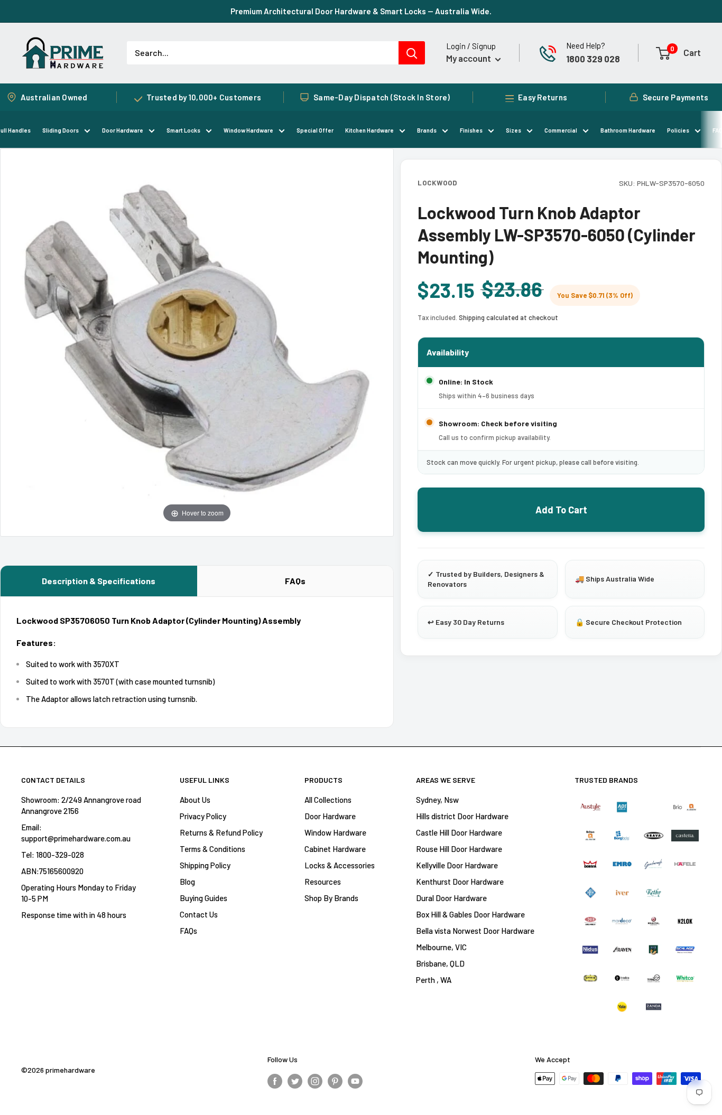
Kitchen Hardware (369, 130)
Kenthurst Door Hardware (460, 881)
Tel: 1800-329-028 (52, 854)
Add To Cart (561, 510)
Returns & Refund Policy (221, 832)
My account (469, 58)
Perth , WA (433, 980)
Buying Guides (203, 898)
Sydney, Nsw (437, 799)
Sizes (513, 130)
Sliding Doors (60, 130)
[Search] (412, 52)
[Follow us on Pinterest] (335, 1080)
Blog (187, 881)
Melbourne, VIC (441, 947)
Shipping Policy (205, 865)
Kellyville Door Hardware (457, 865)
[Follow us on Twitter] (295, 1080)
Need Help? (585, 45)
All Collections (327, 799)
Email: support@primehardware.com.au (76, 832)
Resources (322, 881)
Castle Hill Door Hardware (459, 832)
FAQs (295, 581)
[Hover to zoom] (197, 341)
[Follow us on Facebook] (274, 1080)
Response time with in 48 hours (73, 915)
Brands (427, 130)
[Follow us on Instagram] (315, 1080)
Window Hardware (248, 130)
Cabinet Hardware (335, 849)
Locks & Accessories (339, 865)
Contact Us (199, 914)
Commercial (560, 130)
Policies (678, 130)
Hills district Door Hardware (462, 816)
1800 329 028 (593, 58)
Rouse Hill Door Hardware (459, 849)
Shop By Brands (331, 898)
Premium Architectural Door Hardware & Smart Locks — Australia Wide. (361, 11)
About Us (195, 799)
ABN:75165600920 (52, 871)
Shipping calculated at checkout (508, 317)
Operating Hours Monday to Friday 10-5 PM (78, 893)
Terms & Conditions (212, 849)
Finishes (471, 130)
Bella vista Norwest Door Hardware (475, 930)
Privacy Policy (203, 816)
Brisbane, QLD (440, 963)
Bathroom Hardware (627, 130)
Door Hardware (122, 130)
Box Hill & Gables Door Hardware (470, 914)
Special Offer (315, 130)
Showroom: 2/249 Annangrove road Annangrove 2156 (81, 805)
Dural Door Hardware (451, 898)
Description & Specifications (98, 581)
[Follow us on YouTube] (355, 1080)
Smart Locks (183, 130)
